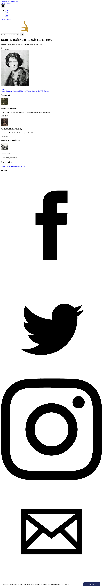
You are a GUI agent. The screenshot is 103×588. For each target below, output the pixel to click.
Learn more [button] (65, 584)
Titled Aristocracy (20, 166)
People (7, 2)
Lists (16, 2)
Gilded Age (4, 166)
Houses (12, 2)
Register (8, 3)
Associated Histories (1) (20, 91)
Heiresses (12, 166)
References (45, 91)
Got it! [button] (92, 584)
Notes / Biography (6, 91)
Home (3, 2)
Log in (3, 3)
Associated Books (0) (35, 91)
